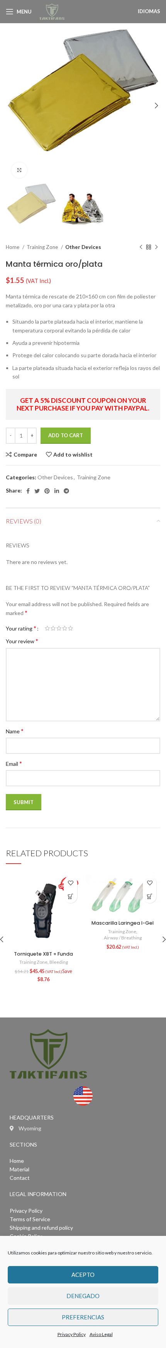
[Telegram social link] (66, 491)
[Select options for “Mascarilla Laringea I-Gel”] (149, 896)
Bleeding (58, 962)
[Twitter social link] (37, 491)
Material (19, 1169)
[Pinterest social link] (47, 491)
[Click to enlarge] (19, 170)
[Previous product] (141, 247)
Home (13, 247)
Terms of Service (30, 1219)
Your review (22, 640)
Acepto (83, 1274)
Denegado (83, 1295)
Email (14, 763)
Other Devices (83, 247)
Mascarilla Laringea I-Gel (122, 923)
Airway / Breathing (123, 938)
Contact (20, 1177)
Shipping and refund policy (41, 1227)
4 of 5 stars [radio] (65, 628)
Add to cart (65, 435)
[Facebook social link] (28, 491)
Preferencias (83, 1317)
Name (15, 730)
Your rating (21, 628)
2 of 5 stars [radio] (53, 628)
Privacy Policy (72, 1334)
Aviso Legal (101, 1334)
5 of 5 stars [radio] (70, 628)
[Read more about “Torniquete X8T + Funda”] (70, 896)
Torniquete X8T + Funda (43, 954)
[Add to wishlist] (70, 883)
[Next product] (156, 247)
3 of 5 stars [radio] (59, 628)
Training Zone (43, 247)
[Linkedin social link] (56, 491)
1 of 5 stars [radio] (47, 628)
